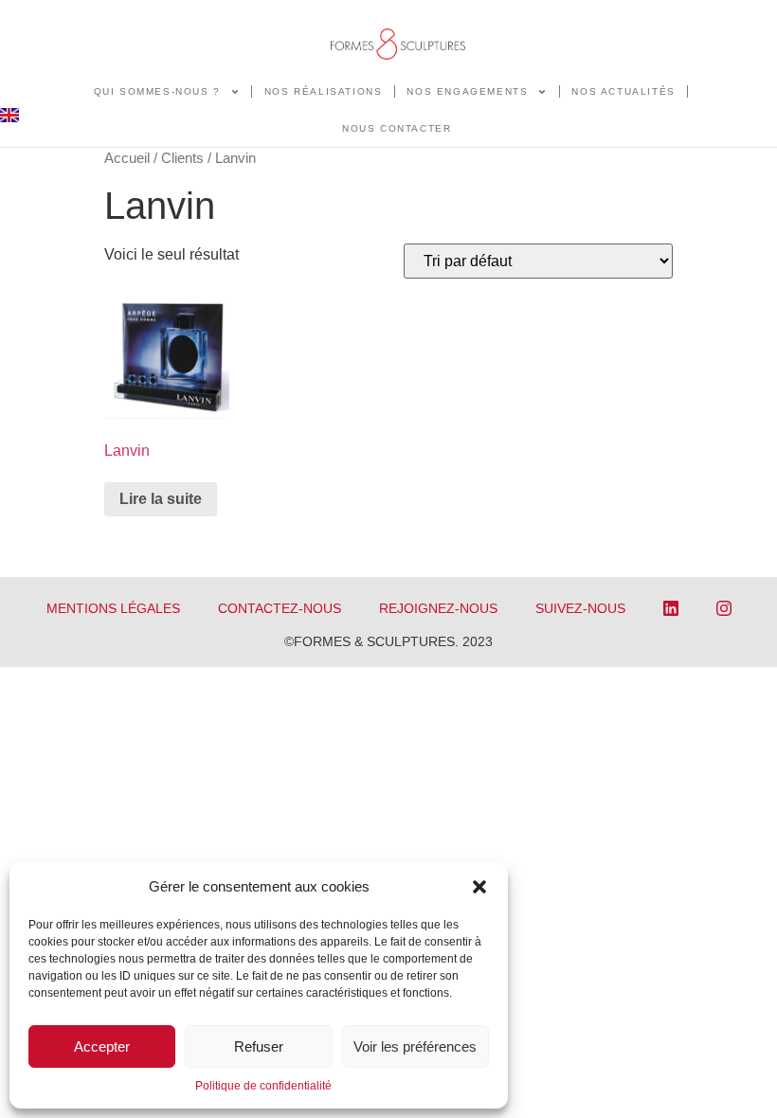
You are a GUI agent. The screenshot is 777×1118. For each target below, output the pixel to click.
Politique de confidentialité (263, 1085)
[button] (479, 886)
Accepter (102, 1046)
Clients (182, 158)
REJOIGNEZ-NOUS (438, 608)
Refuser (258, 1046)
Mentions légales (113, 608)
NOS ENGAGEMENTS (467, 91)
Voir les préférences (415, 1046)
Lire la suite (160, 499)
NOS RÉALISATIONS (323, 91)
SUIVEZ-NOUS (580, 608)
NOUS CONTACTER (396, 128)
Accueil (127, 158)
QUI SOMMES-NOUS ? (157, 91)
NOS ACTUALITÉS (623, 91)
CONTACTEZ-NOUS (279, 608)
